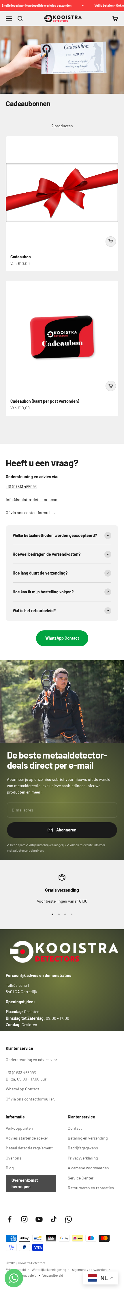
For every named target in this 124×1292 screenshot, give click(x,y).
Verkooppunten (19, 1128)
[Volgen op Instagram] (24, 1219)
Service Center (80, 1177)
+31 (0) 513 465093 (21, 486)
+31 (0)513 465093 (21, 1072)
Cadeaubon (20, 256)
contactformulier (39, 512)
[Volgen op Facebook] (10, 1219)
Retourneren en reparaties (91, 1187)
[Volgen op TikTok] (54, 1219)
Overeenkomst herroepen (25, 1183)
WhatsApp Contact (62, 638)
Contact (75, 1128)
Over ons (13, 1157)
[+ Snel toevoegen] (111, 241)
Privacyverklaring (83, 1157)
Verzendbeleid (52, 1275)
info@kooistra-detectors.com (32, 499)
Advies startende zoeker (27, 1137)
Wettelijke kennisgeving (49, 1269)
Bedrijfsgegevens (83, 1147)
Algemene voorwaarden (88, 1167)
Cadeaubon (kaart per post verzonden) (44, 401)
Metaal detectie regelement (29, 1147)
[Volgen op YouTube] (39, 1219)
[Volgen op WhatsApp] (68, 1219)
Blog (10, 1167)
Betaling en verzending (88, 1137)
